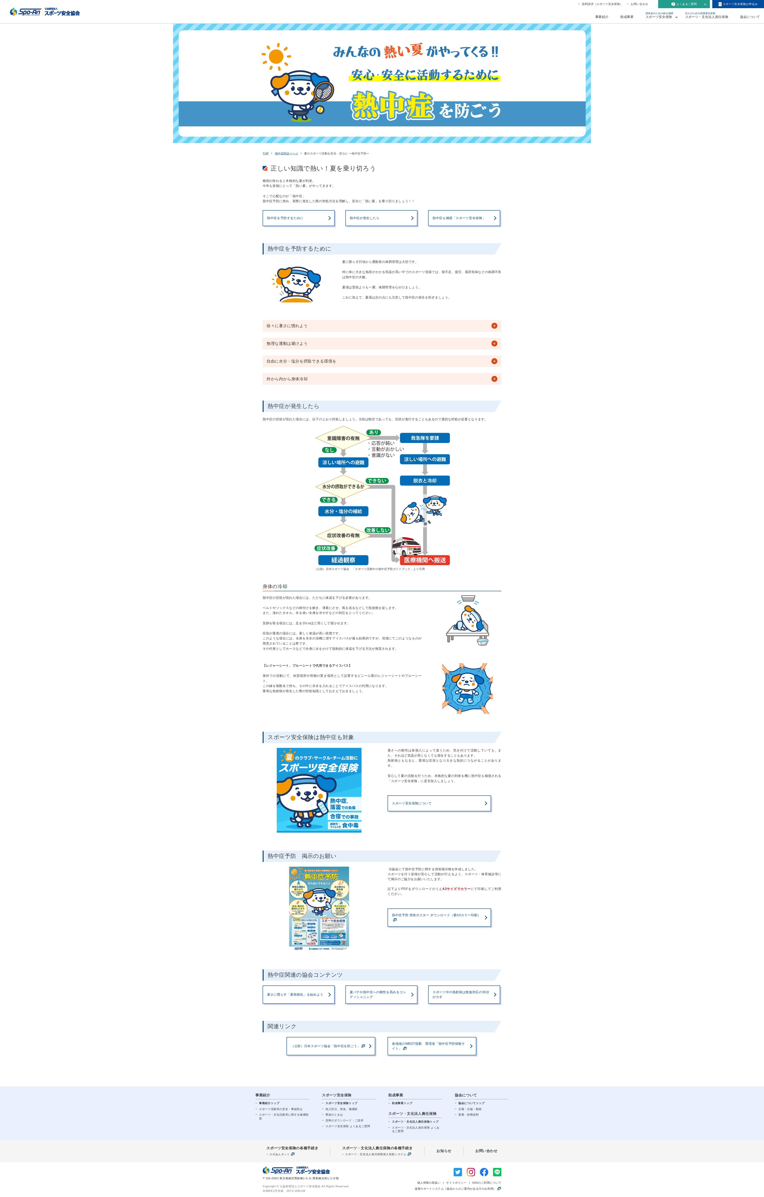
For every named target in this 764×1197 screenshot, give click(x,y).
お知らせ (444, 1151)
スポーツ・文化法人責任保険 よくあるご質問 (415, 1129)
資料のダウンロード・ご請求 (344, 1120)
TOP (266, 153)
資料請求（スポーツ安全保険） (602, 4)
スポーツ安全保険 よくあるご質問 (347, 1126)
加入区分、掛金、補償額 (341, 1109)
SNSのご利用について (486, 1182)
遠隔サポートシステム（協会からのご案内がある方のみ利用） (455, 1188)
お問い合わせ (639, 4)
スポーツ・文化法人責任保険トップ (415, 1121)
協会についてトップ (471, 1103)
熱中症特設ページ (286, 153)
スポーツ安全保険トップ (341, 1103)
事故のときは (334, 1114)
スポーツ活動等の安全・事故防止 (281, 1109)
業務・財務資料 (468, 1114)
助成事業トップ (402, 1103)
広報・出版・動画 (470, 1109)
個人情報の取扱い (428, 1182)
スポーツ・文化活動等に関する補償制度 (284, 1116)
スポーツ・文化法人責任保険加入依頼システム (375, 1154)
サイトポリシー (456, 1182)
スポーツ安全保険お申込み (740, 4)
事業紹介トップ (269, 1103)
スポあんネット (279, 1154)
